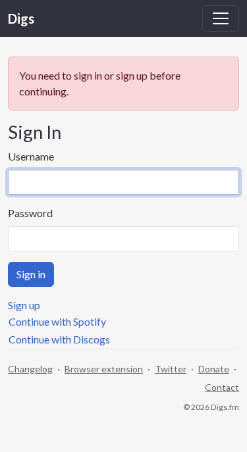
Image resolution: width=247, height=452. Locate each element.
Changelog (30, 368)
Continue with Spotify (57, 321)
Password (30, 213)
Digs (21, 18)
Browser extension (104, 368)
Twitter (170, 368)
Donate (213, 368)
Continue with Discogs (59, 339)
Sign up (24, 305)
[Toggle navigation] (220, 18)
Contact (222, 387)
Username (31, 156)
